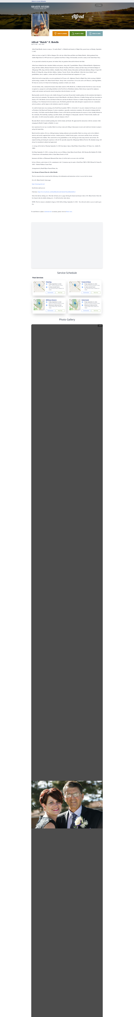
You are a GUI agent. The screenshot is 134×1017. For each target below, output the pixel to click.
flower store (69, 211)
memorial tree (48, 211)
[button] (39, 285)
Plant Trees (60, 292)
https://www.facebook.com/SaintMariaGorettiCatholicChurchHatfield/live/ (57, 192)
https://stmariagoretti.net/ (38, 184)
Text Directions (50, 292)
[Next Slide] (100, 804)
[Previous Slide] (34, 804)
